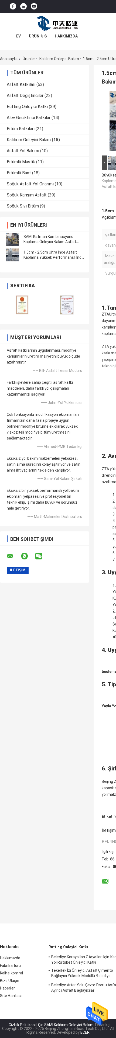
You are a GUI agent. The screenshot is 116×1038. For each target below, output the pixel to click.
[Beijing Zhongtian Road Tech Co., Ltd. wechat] (42, 556)
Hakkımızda (66, 36)
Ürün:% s (38, 36)
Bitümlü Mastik (21, 161)
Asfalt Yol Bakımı (23, 150)
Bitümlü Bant (19, 172)
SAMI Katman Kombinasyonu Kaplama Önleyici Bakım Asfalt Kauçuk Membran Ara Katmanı (49, 241)
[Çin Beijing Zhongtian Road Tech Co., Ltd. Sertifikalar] (22, 304)
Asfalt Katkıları (21, 84)
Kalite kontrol (11, 973)
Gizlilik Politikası (22, 1025)
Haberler (7, 988)
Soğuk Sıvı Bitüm (23, 206)
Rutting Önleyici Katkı (27, 106)
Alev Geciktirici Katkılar (28, 117)
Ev (18, 36)
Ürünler (29, 59)
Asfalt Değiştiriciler (25, 95)
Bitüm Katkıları (21, 128)
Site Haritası (11, 996)
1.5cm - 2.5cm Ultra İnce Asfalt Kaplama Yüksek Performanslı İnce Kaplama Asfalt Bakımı (53, 257)
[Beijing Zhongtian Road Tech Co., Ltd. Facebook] (13, 6)
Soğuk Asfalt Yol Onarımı (30, 183)
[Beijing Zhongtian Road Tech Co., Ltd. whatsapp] (28, 556)
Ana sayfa (9, 59)
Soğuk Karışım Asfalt (27, 195)
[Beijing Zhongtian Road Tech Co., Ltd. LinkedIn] (23, 6)
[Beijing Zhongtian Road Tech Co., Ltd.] (58, 24)
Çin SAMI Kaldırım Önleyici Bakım (66, 1025)
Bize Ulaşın (9, 980)
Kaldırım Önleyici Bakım (59, 59)
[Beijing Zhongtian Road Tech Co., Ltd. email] (13, 556)
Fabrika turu (10, 965)
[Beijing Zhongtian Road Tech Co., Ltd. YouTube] (34, 6)
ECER (85, 1032)
